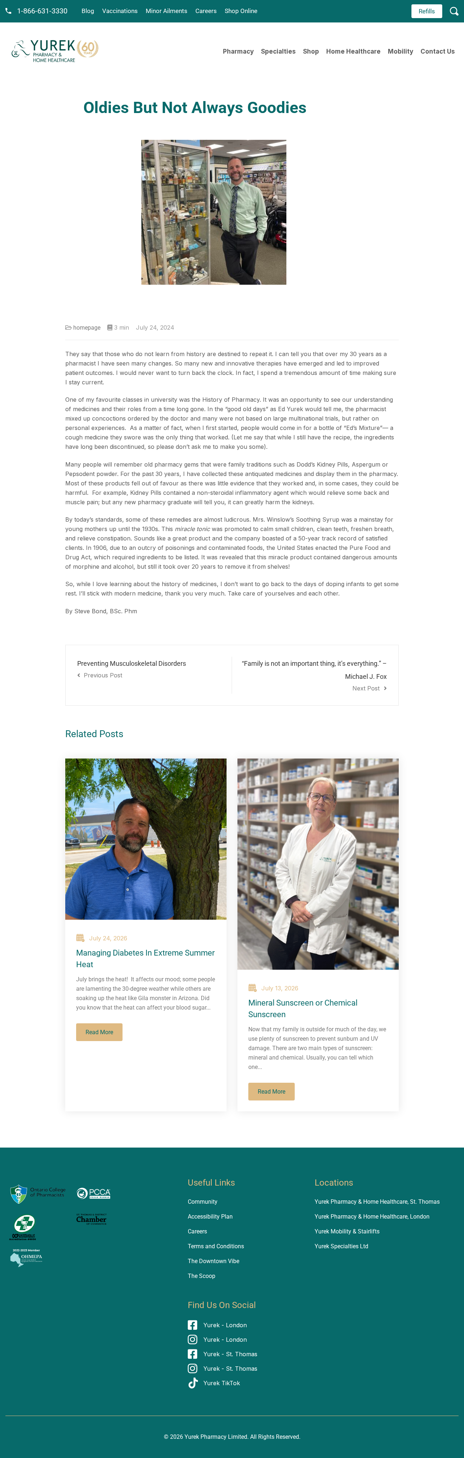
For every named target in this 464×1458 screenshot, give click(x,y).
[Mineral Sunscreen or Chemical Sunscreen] (318, 864)
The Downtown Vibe (213, 1261)
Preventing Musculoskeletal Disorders (131, 669)
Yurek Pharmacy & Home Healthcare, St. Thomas (377, 1201)
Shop (311, 51)
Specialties (278, 51)
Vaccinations (120, 10)
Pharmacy (238, 51)
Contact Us (437, 51)
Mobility (400, 51)
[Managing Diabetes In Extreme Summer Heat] (146, 839)
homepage (86, 327)
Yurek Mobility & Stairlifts (347, 1231)
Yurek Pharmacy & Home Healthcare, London (372, 1216)
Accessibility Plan (210, 1216)
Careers (206, 10)
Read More (99, 1032)
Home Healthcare (353, 51)
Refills (427, 11)
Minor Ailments (166, 10)
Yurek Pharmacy (206, 1436)
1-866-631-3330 (42, 10)
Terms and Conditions (216, 1246)
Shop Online (241, 10)
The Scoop (201, 1276)
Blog (88, 10)
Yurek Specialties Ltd (341, 1246)
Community (203, 1201)
